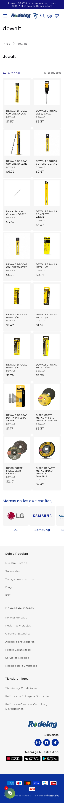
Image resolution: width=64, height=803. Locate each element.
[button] (5, 16)
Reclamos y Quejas (18, 625)
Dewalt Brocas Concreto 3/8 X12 (16, 212)
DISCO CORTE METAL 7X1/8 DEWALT (14, 471)
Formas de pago (16, 617)
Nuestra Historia (16, 563)
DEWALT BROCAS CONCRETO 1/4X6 (16, 112)
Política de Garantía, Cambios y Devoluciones (26, 706)
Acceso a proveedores (20, 641)
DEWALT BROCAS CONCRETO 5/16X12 (46, 214)
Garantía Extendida (18, 633)
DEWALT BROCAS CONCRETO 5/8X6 (16, 265)
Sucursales (12, 571)
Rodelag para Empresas (21, 665)
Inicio (7, 43)
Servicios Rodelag (17, 657)
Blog (8, 587)
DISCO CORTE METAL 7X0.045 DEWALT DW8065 (46, 418)
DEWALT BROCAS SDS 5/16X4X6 (46, 112)
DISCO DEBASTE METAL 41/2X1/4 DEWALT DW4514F (45, 472)
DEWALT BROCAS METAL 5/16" (46, 366)
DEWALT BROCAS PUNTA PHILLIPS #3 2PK (16, 418)
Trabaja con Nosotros (19, 579)
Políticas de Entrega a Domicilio (27, 696)
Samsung (42, 530)
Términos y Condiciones (21, 688)
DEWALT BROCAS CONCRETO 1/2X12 (16, 162)
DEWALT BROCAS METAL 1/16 (46, 265)
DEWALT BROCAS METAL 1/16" (46, 316)
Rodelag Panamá (21, 795)
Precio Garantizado (18, 649)
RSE (8, 595)
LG (16, 530)
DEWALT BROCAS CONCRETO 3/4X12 (46, 162)
